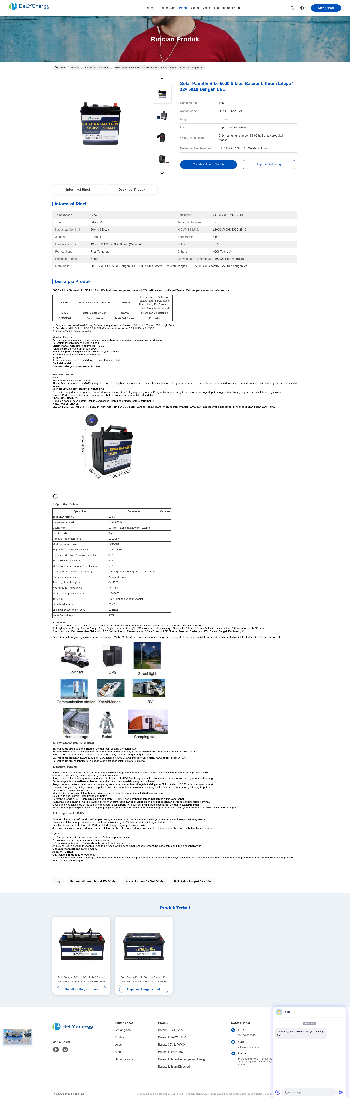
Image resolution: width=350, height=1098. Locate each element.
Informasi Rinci (78, 189)
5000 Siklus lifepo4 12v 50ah (192, 881)
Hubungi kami (231, 7)
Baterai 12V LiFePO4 (97, 67)
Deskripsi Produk (131, 189)
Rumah (150, 7)
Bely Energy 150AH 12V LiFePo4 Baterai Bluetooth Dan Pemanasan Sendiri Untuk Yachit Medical (81, 979)
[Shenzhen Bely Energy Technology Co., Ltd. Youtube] (65, 1049)
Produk (183, 7)
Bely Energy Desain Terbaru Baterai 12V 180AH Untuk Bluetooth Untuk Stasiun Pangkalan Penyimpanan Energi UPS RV (143, 979)
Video (206, 7)
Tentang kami (167, 7)
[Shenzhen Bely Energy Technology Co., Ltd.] (29, 8)
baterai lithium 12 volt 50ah (144, 881)
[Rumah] (72, 1031)
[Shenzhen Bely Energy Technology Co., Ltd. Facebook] (55, 1049)
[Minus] (341, 1012)
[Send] (341, 1092)
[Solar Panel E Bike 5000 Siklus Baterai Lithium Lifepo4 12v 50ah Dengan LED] (100, 124)
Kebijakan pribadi (62, 1093)
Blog (216, 7)
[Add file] (277, 1092)
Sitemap (79, 1093)
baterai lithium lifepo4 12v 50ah (92, 881)
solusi (195, 7)
